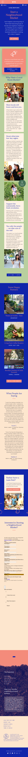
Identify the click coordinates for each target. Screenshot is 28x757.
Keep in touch (7, 679)
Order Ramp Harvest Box (10, 678)
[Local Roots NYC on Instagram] (17, 753)
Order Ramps (7, 676)
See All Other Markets (14, 381)
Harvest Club (7, 722)
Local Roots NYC (14, 7)
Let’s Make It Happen (14, 275)
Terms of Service (8, 728)
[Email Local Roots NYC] (19, 753)
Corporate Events (8, 724)
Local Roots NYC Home (9, 720)
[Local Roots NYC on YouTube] (12, 753)
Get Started (14, 38)
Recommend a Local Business (12, 69)
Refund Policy (7, 681)
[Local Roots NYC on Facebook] (10, 753)
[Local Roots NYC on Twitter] (8, 753)
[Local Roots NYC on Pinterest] (15, 753)
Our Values (6, 683)
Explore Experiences (13, 489)
